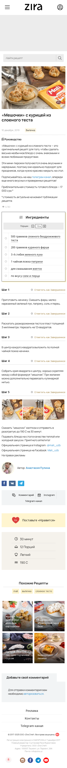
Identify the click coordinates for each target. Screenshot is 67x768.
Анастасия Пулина (38, 468)
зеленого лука (33, 254)
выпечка (26, 591)
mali (15, 591)
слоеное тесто (44, 591)
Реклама (32, 711)
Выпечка (30, 130)
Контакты (32, 718)
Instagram (49, 495)
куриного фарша (38, 247)
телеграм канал (41, 177)
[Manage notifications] (8, 759)
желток (37, 269)
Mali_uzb (53, 450)
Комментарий (26, 495)
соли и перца (31, 276)
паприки (37, 261)
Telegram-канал (33, 501)
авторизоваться (34, 693)
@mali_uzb (53, 445)
